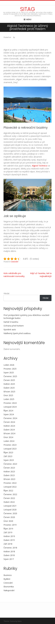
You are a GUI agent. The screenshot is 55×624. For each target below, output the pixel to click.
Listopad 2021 (10, 505)
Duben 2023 (9, 475)
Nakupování (9, 590)
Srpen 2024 (9, 414)
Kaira (19, 621)
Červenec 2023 (10, 464)
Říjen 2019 (8, 528)
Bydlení (7, 579)
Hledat (6, 293)
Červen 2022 (9, 498)
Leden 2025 (9, 399)
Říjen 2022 (8, 490)
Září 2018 (8, 543)
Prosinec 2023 (10, 444)
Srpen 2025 (9, 372)
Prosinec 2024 (10, 403)
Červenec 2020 (10, 513)
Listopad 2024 (10, 406)
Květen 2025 (9, 384)
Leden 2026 (9, 365)
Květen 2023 (9, 471)
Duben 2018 (9, 555)
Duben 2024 (9, 429)
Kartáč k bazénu (11, 322)
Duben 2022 (9, 502)
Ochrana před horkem (14, 325)
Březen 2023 (9, 479)
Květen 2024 (9, 425)
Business (8, 575)
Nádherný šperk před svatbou (17, 333)
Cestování (14, 261)
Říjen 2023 (8, 452)
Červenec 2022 (10, 494)
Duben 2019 (9, 540)
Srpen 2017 (9, 559)
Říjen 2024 (8, 410)
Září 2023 (8, 456)
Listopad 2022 (10, 486)
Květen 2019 (9, 536)
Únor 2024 (8, 437)
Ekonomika (9, 586)
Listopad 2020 (10, 509)
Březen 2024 (9, 433)
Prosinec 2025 (10, 368)
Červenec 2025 (10, 376)
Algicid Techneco (39, 165)
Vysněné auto (10, 329)
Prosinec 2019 (10, 524)
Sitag (27, 9)
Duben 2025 (9, 387)
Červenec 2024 (10, 418)
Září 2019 (8, 532)
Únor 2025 (8, 395)
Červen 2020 (9, 517)
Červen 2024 (9, 422)
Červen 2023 (9, 467)
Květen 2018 (9, 551)
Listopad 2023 (10, 448)
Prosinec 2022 (10, 483)
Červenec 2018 (10, 547)
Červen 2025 (9, 380)
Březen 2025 (9, 391)
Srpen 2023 (9, 460)
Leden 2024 (9, 441)
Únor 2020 (8, 521)
